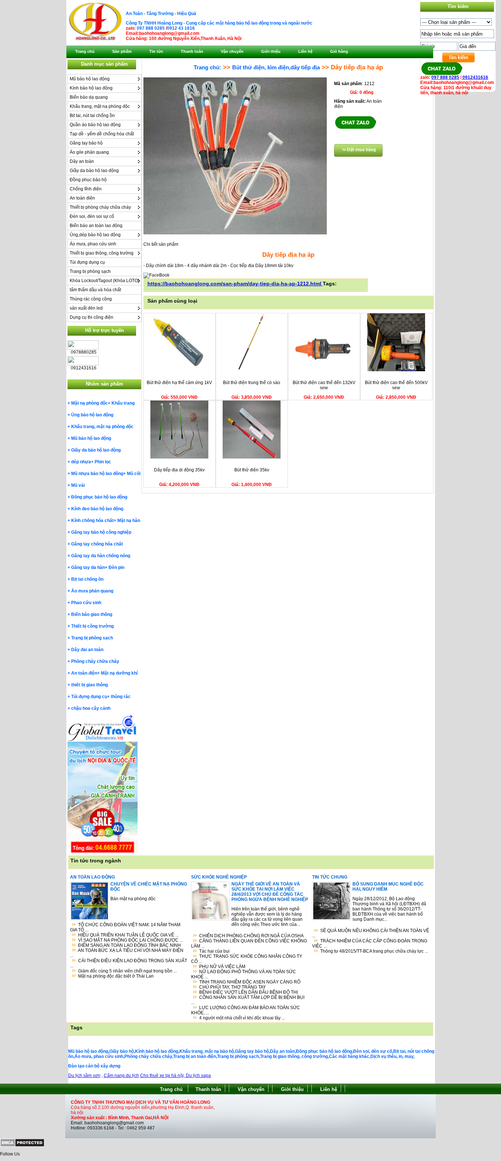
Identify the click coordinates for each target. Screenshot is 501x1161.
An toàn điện (82, 198)
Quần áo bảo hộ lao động (95, 124)
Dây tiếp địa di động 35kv (179, 469)
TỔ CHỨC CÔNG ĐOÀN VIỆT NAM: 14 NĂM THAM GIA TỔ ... (125, 927)
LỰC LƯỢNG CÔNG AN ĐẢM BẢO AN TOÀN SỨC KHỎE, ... (245, 1010)
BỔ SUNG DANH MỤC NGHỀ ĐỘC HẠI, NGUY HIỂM (388, 886)
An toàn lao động (92, 877)
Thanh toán (208, 1089)
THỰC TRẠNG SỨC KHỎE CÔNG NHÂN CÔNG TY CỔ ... (246, 959)
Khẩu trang (123, 403)
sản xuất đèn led (86, 308)
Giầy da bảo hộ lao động (94, 170)
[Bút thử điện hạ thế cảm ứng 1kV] (179, 369)
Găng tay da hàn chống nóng (100, 555)
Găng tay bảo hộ (86, 143)
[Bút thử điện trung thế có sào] (252, 369)
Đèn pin (116, 567)
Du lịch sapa (198, 1075)
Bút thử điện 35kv (251, 469)
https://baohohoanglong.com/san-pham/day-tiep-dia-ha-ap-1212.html (235, 283)
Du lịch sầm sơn (84, 1075)
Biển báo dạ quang (89, 97)
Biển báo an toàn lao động (96, 225)
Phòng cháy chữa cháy (95, 661)
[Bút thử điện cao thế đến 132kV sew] (324, 369)
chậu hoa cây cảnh (90, 708)
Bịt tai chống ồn (87, 579)
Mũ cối (133, 473)
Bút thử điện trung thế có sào (251, 382)
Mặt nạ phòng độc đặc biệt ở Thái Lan (116, 976)
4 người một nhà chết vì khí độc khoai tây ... (242, 1018)
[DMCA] (22, 1145)
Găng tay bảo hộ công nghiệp (101, 532)
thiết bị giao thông (89, 684)
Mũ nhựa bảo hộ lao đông (97, 473)
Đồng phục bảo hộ (88, 179)
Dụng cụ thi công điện (91, 317)
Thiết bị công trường (92, 626)
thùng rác (121, 696)
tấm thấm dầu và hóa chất (95, 289)
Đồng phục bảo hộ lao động (99, 497)
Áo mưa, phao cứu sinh (93, 244)
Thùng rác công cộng (91, 299)
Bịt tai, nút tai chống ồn (92, 115)
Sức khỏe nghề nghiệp (219, 877)
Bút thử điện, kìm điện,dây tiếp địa (276, 67)
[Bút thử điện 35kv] (252, 457)
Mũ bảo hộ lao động (90, 78)
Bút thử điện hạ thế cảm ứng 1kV (179, 382)
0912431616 (474, 77)
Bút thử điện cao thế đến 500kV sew (396, 385)
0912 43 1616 (181, 28)
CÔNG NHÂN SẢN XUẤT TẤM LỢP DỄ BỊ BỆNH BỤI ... (247, 1000)
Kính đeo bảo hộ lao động (97, 508)
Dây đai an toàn (87, 649)
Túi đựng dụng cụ (87, 262)
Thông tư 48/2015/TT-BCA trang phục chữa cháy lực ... (374, 951)
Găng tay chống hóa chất (97, 544)
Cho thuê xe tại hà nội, (163, 1075)
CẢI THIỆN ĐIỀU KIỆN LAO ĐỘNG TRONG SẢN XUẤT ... (128, 963)
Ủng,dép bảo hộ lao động (95, 234)
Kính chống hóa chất (92, 520)
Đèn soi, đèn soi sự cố (92, 216)
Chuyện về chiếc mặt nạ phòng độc (148, 886)
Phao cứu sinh (86, 602)
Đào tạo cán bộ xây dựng (94, 1066)
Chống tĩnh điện (86, 188)
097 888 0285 (151, 28)
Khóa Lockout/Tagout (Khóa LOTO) (104, 280)
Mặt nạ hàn (128, 520)
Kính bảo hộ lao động (91, 88)
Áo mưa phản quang (92, 591)
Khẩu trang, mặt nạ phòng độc (100, 106)
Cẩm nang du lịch (121, 1075)
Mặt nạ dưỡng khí (119, 673)
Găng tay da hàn (88, 567)
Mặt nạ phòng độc (89, 403)
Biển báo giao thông (91, 614)
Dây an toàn (82, 161)
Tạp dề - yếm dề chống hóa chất (102, 133)
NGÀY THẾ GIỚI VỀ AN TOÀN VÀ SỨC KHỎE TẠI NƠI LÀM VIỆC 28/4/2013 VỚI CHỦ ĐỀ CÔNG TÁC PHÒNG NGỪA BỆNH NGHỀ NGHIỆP (269, 891)
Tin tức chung (329, 877)
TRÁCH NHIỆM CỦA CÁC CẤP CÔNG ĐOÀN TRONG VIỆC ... (369, 943)
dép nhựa (81, 461)
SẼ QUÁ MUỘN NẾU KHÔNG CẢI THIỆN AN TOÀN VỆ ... (370, 933)
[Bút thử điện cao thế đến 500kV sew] (396, 369)
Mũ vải (78, 485)
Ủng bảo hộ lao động (92, 414)
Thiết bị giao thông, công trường (102, 253)
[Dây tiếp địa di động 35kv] (179, 457)
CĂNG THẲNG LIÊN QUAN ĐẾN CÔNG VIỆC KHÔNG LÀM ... (249, 943)
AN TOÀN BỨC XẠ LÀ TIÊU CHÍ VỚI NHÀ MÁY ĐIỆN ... (126, 953)
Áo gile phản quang (89, 152)
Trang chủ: (207, 67)
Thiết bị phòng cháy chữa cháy (100, 207)
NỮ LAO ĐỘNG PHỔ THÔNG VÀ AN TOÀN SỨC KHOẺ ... (243, 974)
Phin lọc (103, 461)
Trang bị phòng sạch (90, 271)
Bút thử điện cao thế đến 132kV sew (324, 385)
